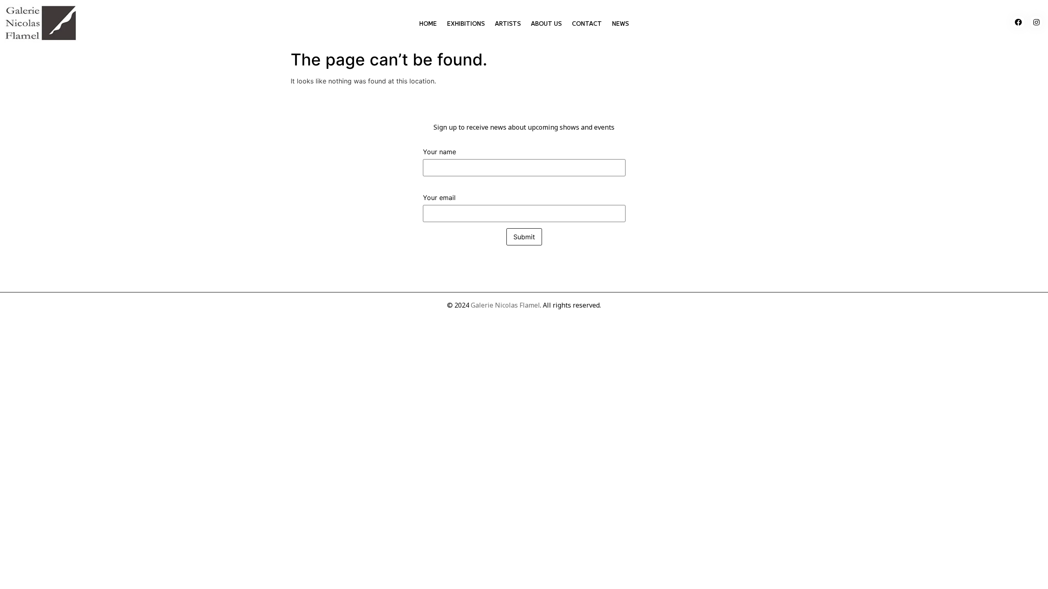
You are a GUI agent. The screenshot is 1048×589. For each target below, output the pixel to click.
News (620, 23)
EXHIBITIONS (466, 23)
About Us (546, 23)
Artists (508, 23)
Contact (587, 23)
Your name (439, 152)
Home (428, 23)
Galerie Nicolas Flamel (505, 305)
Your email (439, 198)
